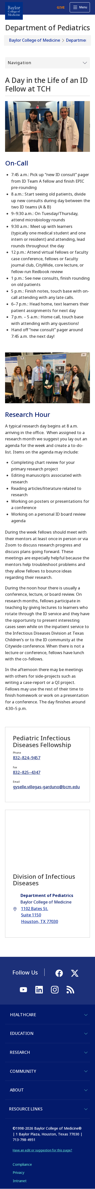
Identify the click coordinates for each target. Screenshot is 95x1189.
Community (23, 1071)
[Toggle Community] (86, 1071)
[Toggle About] (86, 1090)
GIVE (61, 7)
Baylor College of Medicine (34, 40)
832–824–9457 (26, 757)
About (17, 1090)
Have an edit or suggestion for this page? (42, 1150)
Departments (79, 40)
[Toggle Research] (86, 1053)
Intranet (20, 1180)
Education (21, 1033)
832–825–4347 (26, 772)
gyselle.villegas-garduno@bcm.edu (46, 787)
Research (20, 1052)
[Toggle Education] (86, 1034)
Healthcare (23, 1014)
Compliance (22, 1164)
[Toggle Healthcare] (86, 1015)
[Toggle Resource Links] (86, 1109)
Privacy (18, 1172)
